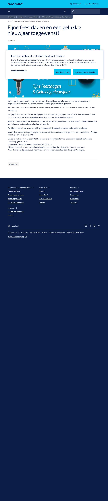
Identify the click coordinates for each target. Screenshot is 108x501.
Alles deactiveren (62, 72)
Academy (73, 203)
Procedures (74, 195)
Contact (10, 215)
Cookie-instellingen (19, 70)
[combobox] (85, 11)
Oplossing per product (16, 195)
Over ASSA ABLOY (45, 199)
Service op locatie (76, 191)
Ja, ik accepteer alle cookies (85, 72)
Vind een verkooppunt (16, 203)
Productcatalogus (14, 191)
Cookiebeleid (49, 65)
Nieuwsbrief (43, 195)
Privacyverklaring (60, 65)
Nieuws (41, 191)
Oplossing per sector (15, 199)
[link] (13, 17)
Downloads (74, 199)
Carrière (42, 203)
